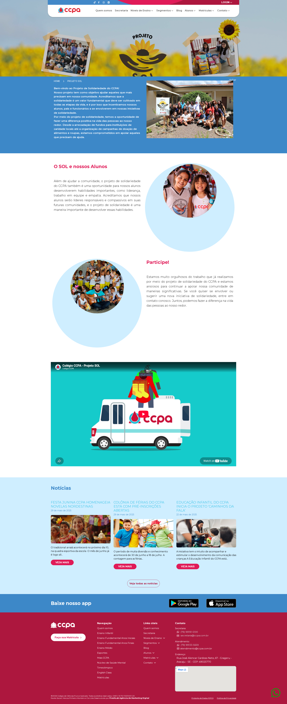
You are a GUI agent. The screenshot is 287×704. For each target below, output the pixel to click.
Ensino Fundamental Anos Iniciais (116, 638)
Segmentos (163, 10)
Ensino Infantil (105, 633)
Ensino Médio (104, 647)
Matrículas (205, 10)
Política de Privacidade (226, 698)
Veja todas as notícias (143, 583)
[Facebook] (99, 2)
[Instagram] (104, 2)
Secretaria (121, 10)
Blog (179, 10)
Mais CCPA (103, 657)
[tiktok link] (95, 2)
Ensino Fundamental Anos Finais (115, 643)
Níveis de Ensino (141, 10)
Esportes (102, 652)
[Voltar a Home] (69, 10)
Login (225, 2)
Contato (222, 10)
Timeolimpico (105, 667)
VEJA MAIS (62, 562)
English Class (104, 672)
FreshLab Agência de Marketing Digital (129, 698)
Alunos (189, 10)
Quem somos (104, 10)
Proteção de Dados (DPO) (202, 698)
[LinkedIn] (108, 2)
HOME (57, 81)
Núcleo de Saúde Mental (111, 662)
